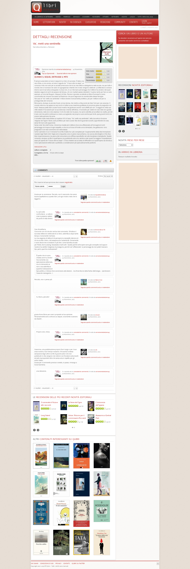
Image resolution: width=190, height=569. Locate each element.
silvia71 (97, 315)
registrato (68, 182)
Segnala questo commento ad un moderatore (95, 202)
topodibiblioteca (100, 195)
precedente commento (81, 212)
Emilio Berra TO (100, 230)
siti (96, 350)
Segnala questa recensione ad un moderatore (111, 161)
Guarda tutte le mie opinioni (66, 73)
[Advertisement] (137, 63)
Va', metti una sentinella (46, 43)
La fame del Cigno (75, 402)
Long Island (45, 415)
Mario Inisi (98, 280)
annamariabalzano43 (63, 69)
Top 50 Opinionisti (48, 73)
